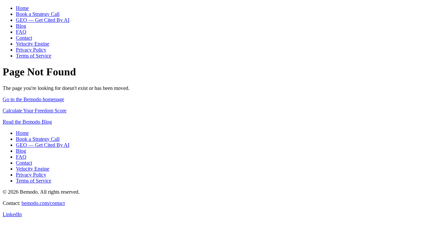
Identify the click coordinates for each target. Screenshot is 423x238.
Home (22, 8)
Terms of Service (33, 56)
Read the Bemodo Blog (27, 122)
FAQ (21, 32)
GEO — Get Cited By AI (42, 20)
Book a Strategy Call (37, 14)
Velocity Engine (32, 44)
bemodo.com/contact (43, 203)
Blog (21, 26)
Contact (24, 38)
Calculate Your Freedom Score (34, 110)
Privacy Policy (31, 50)
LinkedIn (12, 214)
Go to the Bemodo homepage (33, 99)
